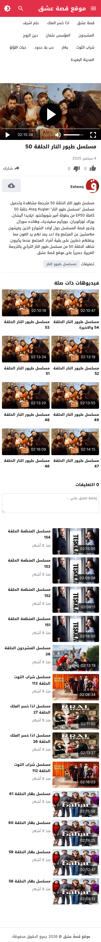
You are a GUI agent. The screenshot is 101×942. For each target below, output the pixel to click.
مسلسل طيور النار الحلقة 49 (76, 417)
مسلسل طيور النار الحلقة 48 (27, 417)
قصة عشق (86, 22)
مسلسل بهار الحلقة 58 (29, 881)
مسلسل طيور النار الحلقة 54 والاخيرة (76, 324)
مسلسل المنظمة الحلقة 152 (29, 592)
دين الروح (30, 35)
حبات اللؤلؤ (18, 47)
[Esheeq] (92, 191)
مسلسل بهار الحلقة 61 (29, 793)
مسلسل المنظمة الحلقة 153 (29, 563)
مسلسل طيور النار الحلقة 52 (76, 371)
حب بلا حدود (44, 47)
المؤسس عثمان (58, 35)
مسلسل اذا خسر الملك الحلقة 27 (30, 709)
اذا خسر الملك (58, 22)
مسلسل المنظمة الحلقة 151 (29, 621)
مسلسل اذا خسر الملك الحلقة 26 (30, 738)
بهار (65, 47)
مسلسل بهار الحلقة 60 (29, 822)
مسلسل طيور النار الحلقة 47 (76, 463)
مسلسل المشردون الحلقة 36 (27, 651)
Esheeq (77, 187)
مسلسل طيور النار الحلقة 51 (27, 371)
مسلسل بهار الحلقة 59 (29, 851)
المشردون (86, 35)
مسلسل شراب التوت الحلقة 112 (32, 767)
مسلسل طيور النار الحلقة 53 (27, 324)
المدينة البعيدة (82, 59)
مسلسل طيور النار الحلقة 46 (27, 463)
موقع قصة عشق (62, 8)
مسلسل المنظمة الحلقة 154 (29, 534)
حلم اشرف (31, 22)
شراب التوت (85, 47)
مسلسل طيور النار (61, 264)
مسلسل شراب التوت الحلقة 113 (32, 680)
